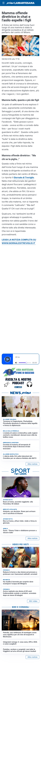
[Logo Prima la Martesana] (20, 3)
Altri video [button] (33, 601)
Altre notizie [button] (32, 464)
